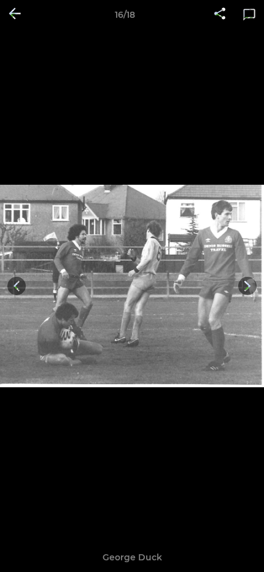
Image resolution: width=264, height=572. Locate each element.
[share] (219, 14)
